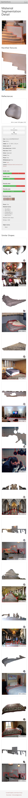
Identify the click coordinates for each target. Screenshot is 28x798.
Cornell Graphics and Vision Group (14, 792)
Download (8, 795)
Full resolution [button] (14, 130)
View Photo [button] (14, 133)
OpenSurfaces (6, 2)
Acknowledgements (17, 795)
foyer (8, 162)
